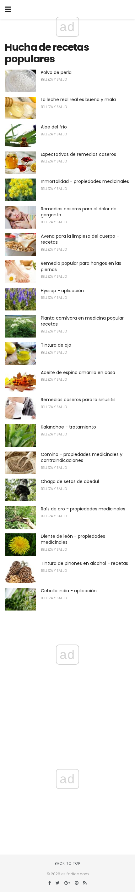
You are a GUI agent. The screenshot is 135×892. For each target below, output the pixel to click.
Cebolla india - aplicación (69, 591)
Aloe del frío (54, 127)
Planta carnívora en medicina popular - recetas (84, 321)
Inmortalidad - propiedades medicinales (85, 181)
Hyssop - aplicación (62, 290)
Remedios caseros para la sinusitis (78, 399)
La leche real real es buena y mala (78, 99)
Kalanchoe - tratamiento (68, 427)
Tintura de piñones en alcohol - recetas (84, 563)
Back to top (67, 863)
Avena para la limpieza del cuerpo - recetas (80, 239)
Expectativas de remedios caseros (78, 154)
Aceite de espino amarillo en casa (78, 372)
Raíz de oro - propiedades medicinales (83, 509)
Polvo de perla (56, 72)
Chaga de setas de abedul (70, 481)
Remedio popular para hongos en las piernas (81, 266)
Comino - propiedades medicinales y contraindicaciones (81, 457)
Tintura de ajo (56, 345)
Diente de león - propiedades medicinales (73, 539)
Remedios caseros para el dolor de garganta (78, 212)
